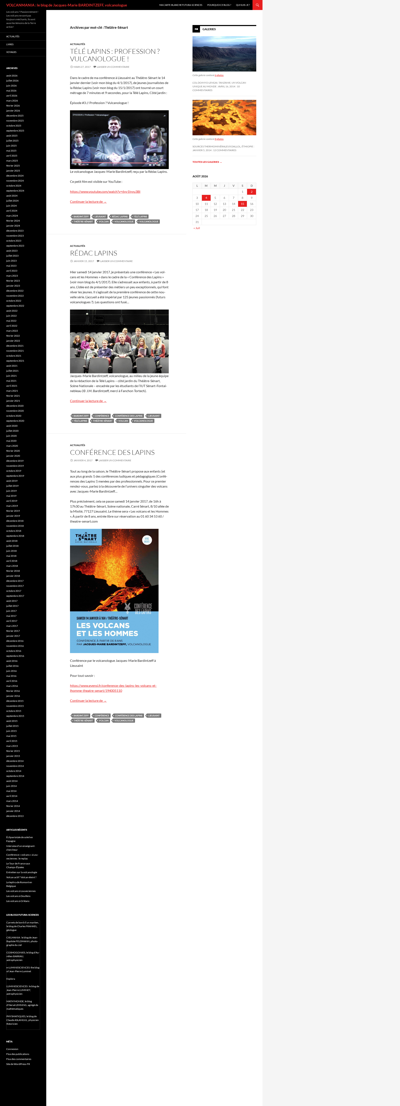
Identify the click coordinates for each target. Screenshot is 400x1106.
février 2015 (13, 750)
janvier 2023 (13, 285)
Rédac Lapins (120, 216)
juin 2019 (11, 490)
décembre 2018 (15, 520)
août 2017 (12, 600)
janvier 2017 (13, 635)
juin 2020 (11, 435)
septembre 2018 (15, 535)
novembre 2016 (15, 645)
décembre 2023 (15, 230)
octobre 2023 (13, 240)
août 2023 (12, 250)
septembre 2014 (15, 775)
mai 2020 (11, 440)
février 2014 (13, 806)
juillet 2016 (12, 665)
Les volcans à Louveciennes (21, 891)
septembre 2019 (15, 475)
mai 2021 (11, 380)
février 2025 (13, 165)
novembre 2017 (15, 585)
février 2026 (13, 105)
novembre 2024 (15, 180)
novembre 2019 (15, 465)
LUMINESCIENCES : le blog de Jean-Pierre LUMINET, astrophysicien (22, 990)
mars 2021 (12, 390)
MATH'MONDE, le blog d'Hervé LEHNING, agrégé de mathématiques (22, 1005)
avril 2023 (11, 270)
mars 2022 (12, 330)
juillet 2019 (12, 485)
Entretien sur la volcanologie (21, 872)
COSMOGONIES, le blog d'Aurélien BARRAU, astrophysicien (23, 956)
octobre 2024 (13, 185)
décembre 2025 (15, 115)
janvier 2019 (13, 515)
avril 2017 (11, 620)
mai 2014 (11, 791)
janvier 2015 (13, 755)
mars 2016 (12, 685)
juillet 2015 (12, 725)
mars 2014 (12, 801)
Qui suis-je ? (243, 5)
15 (242, 204)
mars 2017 (12, 625)
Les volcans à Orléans (17, 901)
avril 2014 (11, 796)
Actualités (77, 44)
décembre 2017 (15, 580)
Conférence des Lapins (128, 415)
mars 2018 (12, 565)
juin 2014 (11, 785)
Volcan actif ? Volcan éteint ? (21, 877)
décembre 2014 (15, 760)
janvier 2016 (13, 695)
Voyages (11, 52)
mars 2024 (12, 215)
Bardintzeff (81, 216)
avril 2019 (11, 500)
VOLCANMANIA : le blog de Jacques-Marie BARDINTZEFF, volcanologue (66, 5)
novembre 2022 (15, 295)
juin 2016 (11, 670)
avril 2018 (11, 560)
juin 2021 (11, 375)
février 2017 (13, 630)
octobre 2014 (13, 770)
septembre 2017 (15, 595)
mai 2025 (11, 150)
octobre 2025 (13, 125)
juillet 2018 (12, 545)
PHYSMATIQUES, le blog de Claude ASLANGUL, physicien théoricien (22, 1020)
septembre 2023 (15, 245)
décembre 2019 (15, 460)
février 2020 (13, 450)
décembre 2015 (15, 700)
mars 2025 (12, 160)
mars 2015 (12, 745)
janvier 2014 (13, 811)
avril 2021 (11, 385)
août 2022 (12, 310)
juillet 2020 (12, 430)
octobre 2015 (13, 710)
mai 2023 (11, 265)
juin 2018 (11, 550)
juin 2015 (11, 730)
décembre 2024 (15, 175)
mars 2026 (12, 100)
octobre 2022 (13, 300)
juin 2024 (11, 205)
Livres (10, 44)
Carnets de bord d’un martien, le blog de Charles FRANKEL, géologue (22, 926)
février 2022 (13, 335)
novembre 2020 (15, 410)
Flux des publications (17, 1054)
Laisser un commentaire (113, 66)
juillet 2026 (12, 80)
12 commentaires (224, 150)
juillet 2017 (12, 605)
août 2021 (12, 365)
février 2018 (13, 570)
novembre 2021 (15, 350)
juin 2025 (11, 145)
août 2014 (12, 780)
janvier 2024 (13, 225)
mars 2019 (12, 505)
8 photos (219, 138)
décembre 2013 (15, 816)
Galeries (209, 29)
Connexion (12, 1049)
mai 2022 (11, 320)
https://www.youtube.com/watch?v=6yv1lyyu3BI (105, 191)
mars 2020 (12, 445)
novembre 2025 (15, 120)
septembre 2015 (15, 715)
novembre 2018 (15, 525)
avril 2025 (11, 155)
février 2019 (13, 510)
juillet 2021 (12, 370)
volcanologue (124, 221)
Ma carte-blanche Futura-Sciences (180, 5)
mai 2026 (11, 90)
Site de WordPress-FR (18, 1064)
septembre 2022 (15, 305)
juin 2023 (11, 260)
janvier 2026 (13, 110)
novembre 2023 (15, 235)
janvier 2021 (13, 400)
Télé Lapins (140, 216)
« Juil (197, 228)
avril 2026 (11, 95)
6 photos (219, 75)
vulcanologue (148, 221)
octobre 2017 (13, 590)
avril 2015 (11, 740)
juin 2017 (11, 610)
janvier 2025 (13, 170)
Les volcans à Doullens (18, 896)
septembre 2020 (15, 420)
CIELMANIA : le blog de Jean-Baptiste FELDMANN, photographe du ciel (22, 941)
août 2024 (12, 195)
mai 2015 (11, 735)
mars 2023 (12, 275)
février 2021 (13, 395)
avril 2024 (11, 210)
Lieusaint (100, 216)
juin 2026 (11, 85)
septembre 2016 (15, 655)
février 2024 (13, 220)
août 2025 (12, 135)
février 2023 (13, 280)
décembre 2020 (15, 405)
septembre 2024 (15, 190)
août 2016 (12, 660)
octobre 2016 (13, 650)
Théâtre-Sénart (83, 221)
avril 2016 (11, 680)
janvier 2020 (13, 455)
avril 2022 (11, 325)
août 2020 (12, 425)
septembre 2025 (15, 130)
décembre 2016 (15, 640)
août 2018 (12, 540)
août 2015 (12, 720)
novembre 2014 (15, 765)
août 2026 (12, 75)
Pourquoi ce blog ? (219, 5)
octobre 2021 (13, 355)
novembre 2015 (15, 705)
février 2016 (13, 690)
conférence (102, 415)
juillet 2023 (12, 255)
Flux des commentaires (18, 1059)
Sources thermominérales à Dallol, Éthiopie (222, 146)
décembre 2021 (15, 345)
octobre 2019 (13, 470)
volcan (104, 221)
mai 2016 (11, 675)
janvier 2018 (13, 575)
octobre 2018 (13, 530)
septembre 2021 (15, 360)
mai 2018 (11, 555)
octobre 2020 (13, 415)
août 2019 (12, 480)
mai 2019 (11, 495)
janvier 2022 (13, 340)
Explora (10, 978)
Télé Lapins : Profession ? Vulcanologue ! (115, 55)
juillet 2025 (12, 140)
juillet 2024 (12, 200)
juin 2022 (11, 315)
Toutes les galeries (207, 161)
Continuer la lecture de (88, 201)
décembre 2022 (15, 290)
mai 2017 (11, 615)
